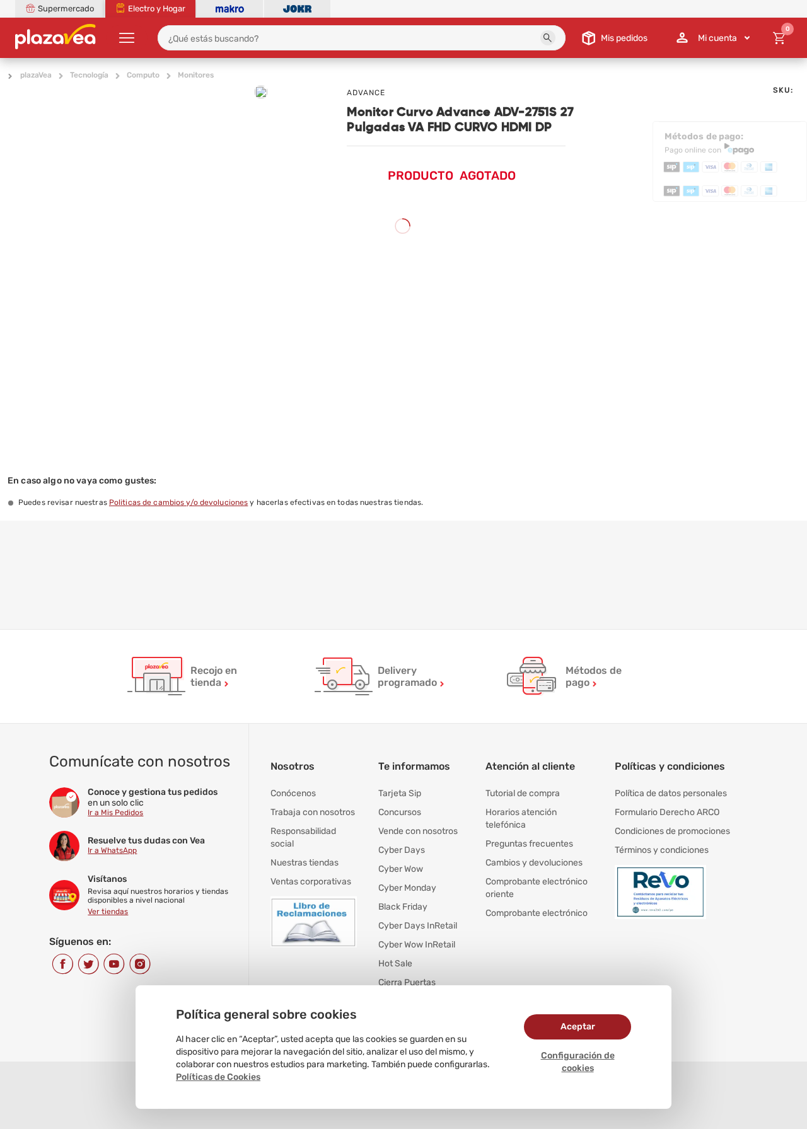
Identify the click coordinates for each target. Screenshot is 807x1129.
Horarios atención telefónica (521, 818)
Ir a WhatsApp (112, 850)
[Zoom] (91, 117)
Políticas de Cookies (218, 1077)
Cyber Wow (400, 869)
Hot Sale (395, 963)
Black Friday (402, 906)
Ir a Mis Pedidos (115, 812)
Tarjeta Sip (399, 793)
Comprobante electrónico (536, 913)
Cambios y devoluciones (534, 862)
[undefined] (261, 92)
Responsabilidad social (303, 837)
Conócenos (293, 793)
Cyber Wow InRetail (416, 944)
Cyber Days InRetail (417, 925)
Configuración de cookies (578, 1062)
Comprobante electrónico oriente (536, 888)
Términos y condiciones (662, 850)
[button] (547, 37)
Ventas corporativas (310, 881)
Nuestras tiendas (304, 862)
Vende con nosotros (418, 831)
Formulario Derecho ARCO (667, 812)
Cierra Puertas (407, 982)
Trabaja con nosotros (312, 812)
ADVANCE (366, 92)
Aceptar (577, 1026)
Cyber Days (401, 850)
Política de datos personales (671, 793)
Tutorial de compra (522, 793)
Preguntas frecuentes (529, 843)
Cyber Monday (407, 888)
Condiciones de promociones (672, 831)
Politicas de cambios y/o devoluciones (178, 502)
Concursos (399, 812)
